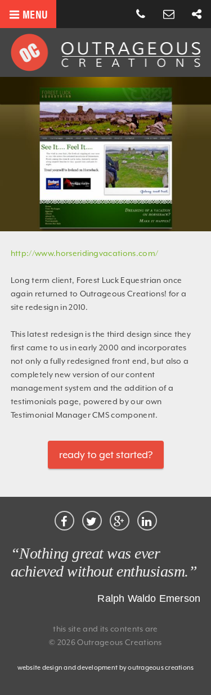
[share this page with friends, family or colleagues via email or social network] (197, 14)
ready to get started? (105, 454)
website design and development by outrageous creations (105, 667)
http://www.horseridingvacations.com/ (85, 253)
